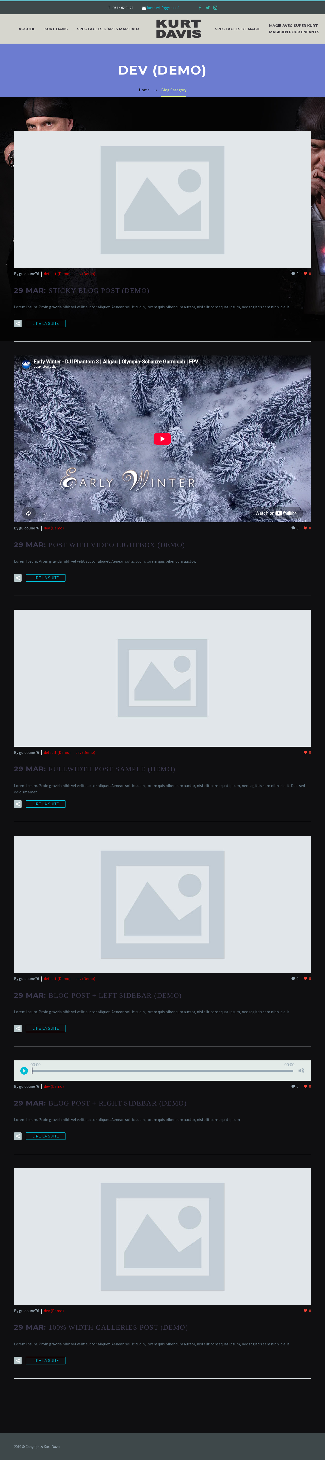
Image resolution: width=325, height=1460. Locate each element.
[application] (162, 1070)
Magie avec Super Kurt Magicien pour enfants (294, 28)
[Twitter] (208, 8)
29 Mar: (81, 290)
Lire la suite (45, 323)
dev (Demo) (85, 273)
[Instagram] (215, 8)
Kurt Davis (56, 29)
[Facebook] (200, 8)
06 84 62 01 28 (122, 7)
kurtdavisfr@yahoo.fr (163, 7)
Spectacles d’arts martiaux (108, 29)
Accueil (27, 29)
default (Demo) (57, 273)
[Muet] (301, 1070)
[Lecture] (24, 1070)
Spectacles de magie (237, 29)
